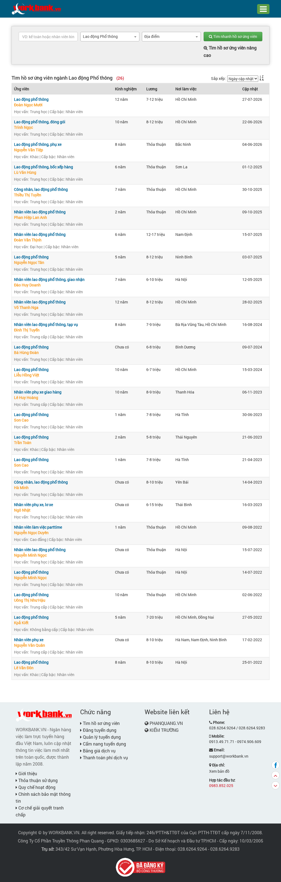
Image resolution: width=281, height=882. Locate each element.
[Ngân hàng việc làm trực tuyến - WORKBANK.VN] (36, 8)
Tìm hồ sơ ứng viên (101, 723)
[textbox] (48, 36)
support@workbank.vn (228, 756)
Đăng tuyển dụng (99, 730)
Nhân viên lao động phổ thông (40, 211)
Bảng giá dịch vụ (99, 750)
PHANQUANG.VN (166, 723)
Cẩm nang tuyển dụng (104, 744)
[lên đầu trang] (275, 775)
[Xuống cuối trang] (275, 785)
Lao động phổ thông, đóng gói (39, 121)
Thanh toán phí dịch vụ (105, 757)
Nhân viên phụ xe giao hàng (37, 392)
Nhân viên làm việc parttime (38, 527)
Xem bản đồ (219, 771)
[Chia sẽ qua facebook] (275, 765)
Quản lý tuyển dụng (101, 737)
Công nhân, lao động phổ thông (41, 189)
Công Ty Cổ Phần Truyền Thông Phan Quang (61, 841)
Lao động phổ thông (31, 99)
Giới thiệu (27, 773)
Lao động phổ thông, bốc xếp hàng (43, 166)
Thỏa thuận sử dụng (37, 780)
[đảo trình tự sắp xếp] (262, 78)
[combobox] (109, 36)
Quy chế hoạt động (36, 787)
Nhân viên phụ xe (28, 639)
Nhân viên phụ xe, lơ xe (33, 504)
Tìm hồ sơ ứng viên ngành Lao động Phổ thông (68, 77)
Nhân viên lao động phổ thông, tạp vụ (46, 324)
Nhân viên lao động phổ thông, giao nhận (49, 279)
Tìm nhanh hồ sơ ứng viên (234, 36)
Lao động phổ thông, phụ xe (37, 144)
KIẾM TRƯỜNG (164, 730)
